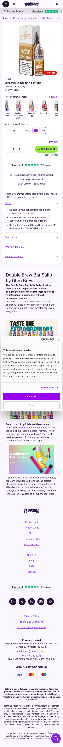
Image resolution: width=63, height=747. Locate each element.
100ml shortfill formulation (32, 427)
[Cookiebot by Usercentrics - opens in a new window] (41, 340)
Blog (31, 560)
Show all (53, 96)
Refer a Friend (31, 544)
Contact (31, 571)
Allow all (31, 396)
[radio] (8, 130)
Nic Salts (47, 18)
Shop (5, 18)
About (8, 203)
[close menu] (14, 4)
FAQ (31, 566)
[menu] (5, 4)
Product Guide (31, 527)
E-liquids (32, 18)
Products (18, 18)
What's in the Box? (14, 247)
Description (11, 237)
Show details (47, 387)
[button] (31, 203)
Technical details (14, 256)
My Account (31, 522)
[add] (19, 149)
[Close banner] (59, 340)
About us (31, 555)
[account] (57, 4)
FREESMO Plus (31, 539)
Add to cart (48, 149)
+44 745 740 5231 (31, 655)
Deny (31, 405)
